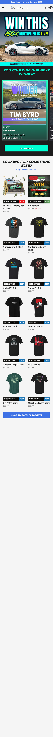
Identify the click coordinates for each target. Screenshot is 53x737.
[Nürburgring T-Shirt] (14, 227)
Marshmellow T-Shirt (39, 403)
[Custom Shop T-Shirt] (14, 345)
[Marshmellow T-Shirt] (39, 383)
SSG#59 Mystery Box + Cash (13, 207)
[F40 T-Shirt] (39, 345)
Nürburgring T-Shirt (13, 247)
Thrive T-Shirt (35, 288)
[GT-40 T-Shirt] (14, 383)
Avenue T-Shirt (10, 326)
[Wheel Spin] (39, 186)
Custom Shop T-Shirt (13, 364)
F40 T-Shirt (34, 364)
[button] (26, 148)
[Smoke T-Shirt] (39, 307)
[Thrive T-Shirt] (39, 268)
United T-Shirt (10, 288)
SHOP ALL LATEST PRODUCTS (26, 415)
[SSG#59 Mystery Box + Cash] (14, 186)
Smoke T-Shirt (35, 326)
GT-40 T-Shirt (10, 403)
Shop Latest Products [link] (26, 169)
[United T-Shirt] (14, 268)
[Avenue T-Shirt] (14, 307)
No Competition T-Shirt (37, 248)
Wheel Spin (33, 205)
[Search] (45, 8)
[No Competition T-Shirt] (39, 227)
